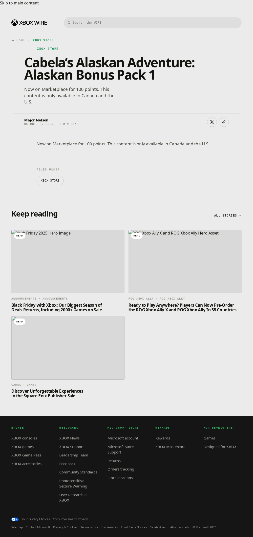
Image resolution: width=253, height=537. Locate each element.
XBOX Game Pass (26, 455)
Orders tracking (120, 469)
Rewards (162, 438)
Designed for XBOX (220, 446)
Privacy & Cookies (65, 527)
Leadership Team (73, 455)
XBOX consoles (24, 438)
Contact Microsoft (38, 527)
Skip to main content (19, 3)
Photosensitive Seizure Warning (73, 483)
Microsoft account (122, 438)
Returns (114, 460)
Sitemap (17, 527)
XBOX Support (71, 446)
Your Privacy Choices (35, 519)
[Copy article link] (224, 122)
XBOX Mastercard (170, 446)
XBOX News (69, 438)
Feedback (67, 463)
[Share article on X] (212, 122)
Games (209, 438)
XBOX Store (50, 180)
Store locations (120, 477)
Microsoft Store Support (120, 449)
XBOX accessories (26, 463)
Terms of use (89, 527)
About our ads (180, 527)
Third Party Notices (134, 527)
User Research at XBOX (73, 497)
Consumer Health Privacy (70, 519)
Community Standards (78, 472)
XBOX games (22, 446)
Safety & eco (158, 527)
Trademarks (109, 527)
